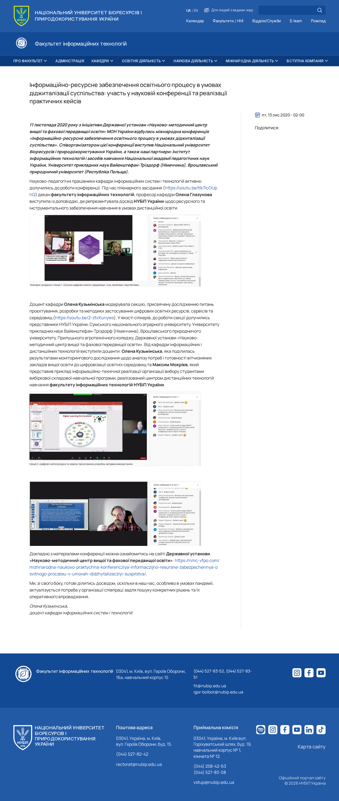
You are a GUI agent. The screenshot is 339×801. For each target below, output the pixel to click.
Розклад (318, 21)
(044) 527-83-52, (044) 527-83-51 (222, 674)
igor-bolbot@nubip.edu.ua (218, 692)
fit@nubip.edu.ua (209, 686)
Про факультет (28, 61)
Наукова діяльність (193, 61)
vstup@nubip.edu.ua (213, 782)
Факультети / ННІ (228, 21)
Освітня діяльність (141, 61)
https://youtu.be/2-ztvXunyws (84, 318)
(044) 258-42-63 (209, 766)
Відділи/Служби (266, 21)
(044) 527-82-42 (132, 754)
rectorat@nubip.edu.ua (139, 764)
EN (196, 10)
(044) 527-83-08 (209, 772)
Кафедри (100, 61)
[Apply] (320, 10)
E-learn (296, 21)
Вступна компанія (305, 61)
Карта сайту (312, 746)
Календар (195, 21)
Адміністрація (69, 61)
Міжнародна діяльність (250, 61)
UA (188, 10)
